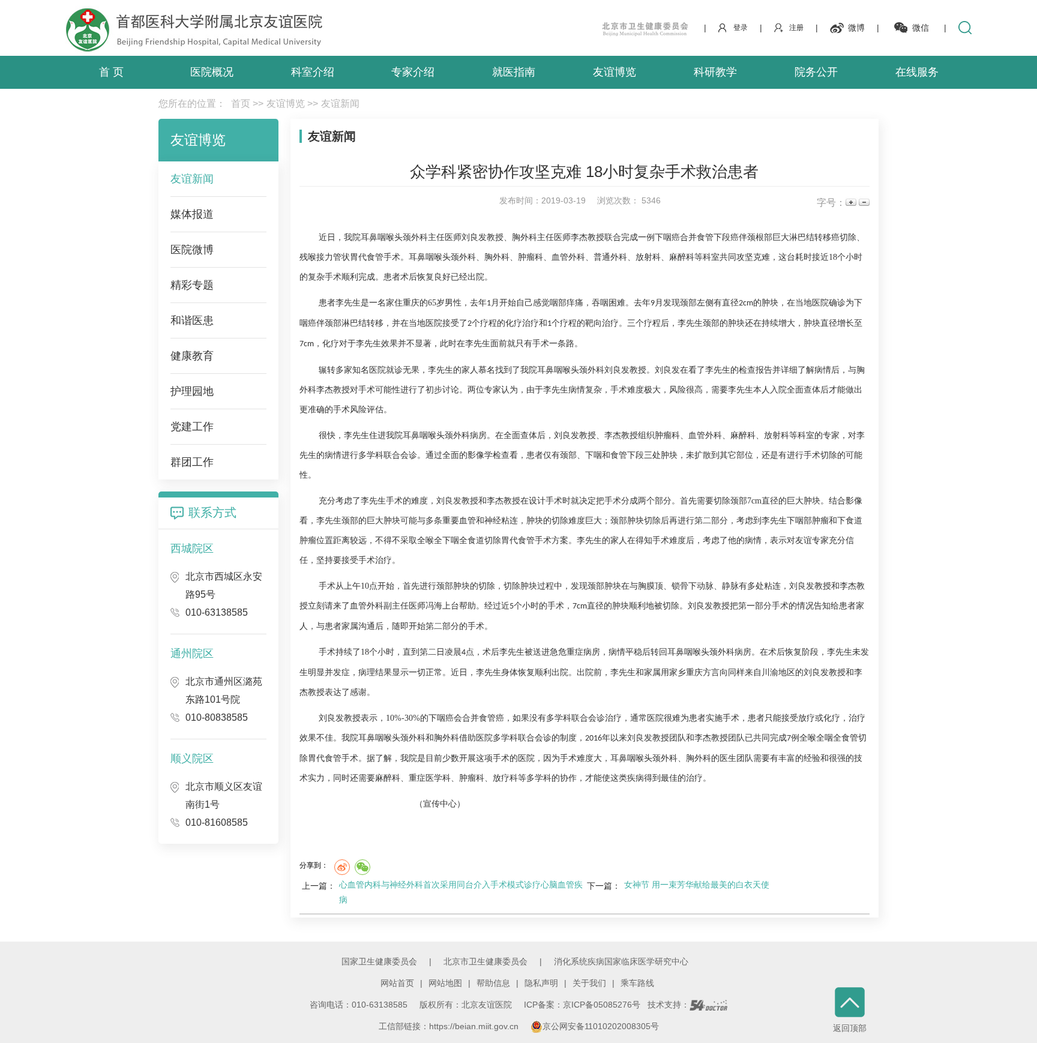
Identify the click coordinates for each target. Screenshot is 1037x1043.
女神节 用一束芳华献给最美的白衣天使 (696, 884)
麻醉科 (681, 257)
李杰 (579, 237)
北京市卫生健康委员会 (485, 961)
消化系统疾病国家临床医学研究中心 (621, 961)
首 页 (111, 72)
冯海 (433, 605)
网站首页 (397, 983)
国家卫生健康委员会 (379, 961)
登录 (740, 27)
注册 (796, 27)
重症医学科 (430, 778)
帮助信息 (493, 983)
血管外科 (568, 257)
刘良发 (474, 237)
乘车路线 (637, 983)
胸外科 (524, 237)
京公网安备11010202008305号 (601, 1026)
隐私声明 (541, 983)
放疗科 (505, 778)
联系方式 (212, 512)
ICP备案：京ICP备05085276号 (582, 1004)
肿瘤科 (530, 257)
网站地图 (445, 983)
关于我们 (589, 983)
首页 (240, 103)
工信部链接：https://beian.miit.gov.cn (450, 1026)
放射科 (648, 257)
